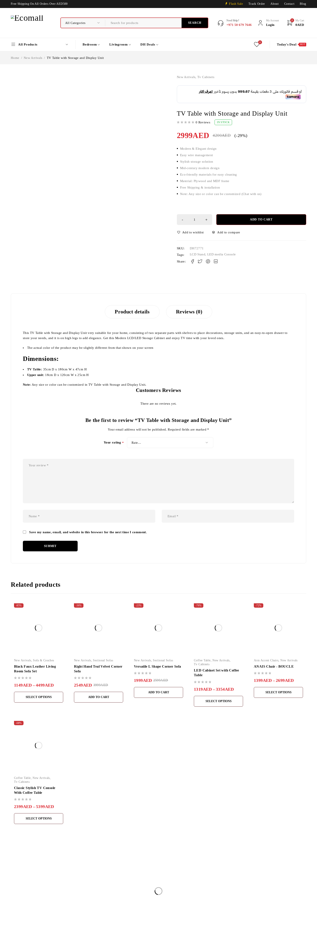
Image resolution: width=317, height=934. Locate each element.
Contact (289, 3)
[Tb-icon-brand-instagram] (23, 917)
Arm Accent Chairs (266, 660)
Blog (303, 3)
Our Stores (18, 897)
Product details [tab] (132, 311)
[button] (98, 697)
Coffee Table (202, 660)
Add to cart (261, 219)
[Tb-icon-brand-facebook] (13, 917)
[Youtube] (33, 917)
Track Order (256, 3)
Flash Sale (236, 3)
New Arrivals (33, 58)
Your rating (114, 443)
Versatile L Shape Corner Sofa (157, 666)
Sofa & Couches (43, 660)
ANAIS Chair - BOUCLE (274, 666)
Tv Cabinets (205, 77)
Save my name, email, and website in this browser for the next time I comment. (88, 532)
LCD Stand (197, 254)
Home (15, 58)
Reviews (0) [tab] (189, 311)
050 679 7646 (23, 910)
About (274, 3)
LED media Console (221, 254)
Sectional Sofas (103, 660)
